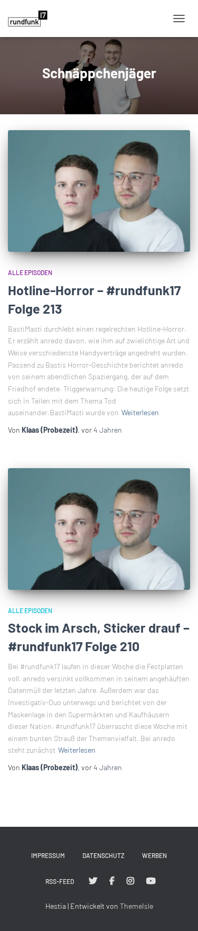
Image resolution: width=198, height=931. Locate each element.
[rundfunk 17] (31, 18)
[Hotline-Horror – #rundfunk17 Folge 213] (99, 191)
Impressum (48, 855)
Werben (154, 855)
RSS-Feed (59, 881)
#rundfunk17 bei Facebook (112, 881)
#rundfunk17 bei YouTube (151, 881)
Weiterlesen (140, 412)
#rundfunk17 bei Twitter (92, 881)
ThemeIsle (136, 905)
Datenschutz (103, 855)
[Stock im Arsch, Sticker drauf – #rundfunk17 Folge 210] (99, 529)
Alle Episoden (30, 272)
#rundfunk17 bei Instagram (130, 881)
